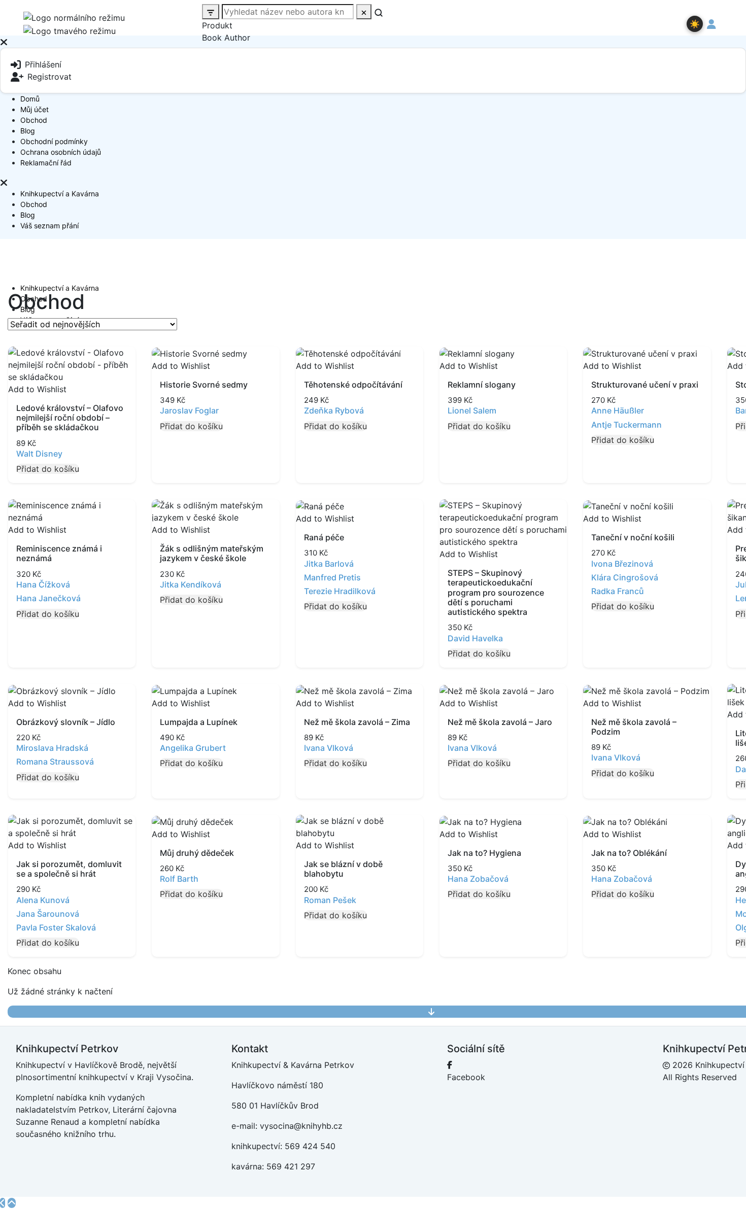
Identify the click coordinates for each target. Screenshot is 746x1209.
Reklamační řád (46, 162)
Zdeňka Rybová (334, 410)
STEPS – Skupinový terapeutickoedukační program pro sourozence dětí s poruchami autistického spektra (496, 592)
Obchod (33, 120)
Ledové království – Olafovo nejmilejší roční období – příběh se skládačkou (69, 417)
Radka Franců (617, 591)
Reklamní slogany (482, 384)
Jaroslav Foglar (189, 410)
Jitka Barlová (329, 564)
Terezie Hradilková (340, 591)
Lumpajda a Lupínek (199, 722)
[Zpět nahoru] (12, 1203)
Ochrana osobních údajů (60, 152)
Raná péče (324, 537)
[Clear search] (363, 11)
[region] (373, 112)
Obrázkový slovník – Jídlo (65, 722)
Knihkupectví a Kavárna (59, 193)
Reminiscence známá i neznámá (59, 553)
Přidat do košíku (47, 469)
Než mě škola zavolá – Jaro (500, 722)
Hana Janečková (48, 598)
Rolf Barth (179, 879)
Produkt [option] (217, 25)
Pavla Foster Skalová (56, 927)
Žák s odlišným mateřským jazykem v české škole (211, 553)
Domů (30, 98)
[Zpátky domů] (2, 1203)
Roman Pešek (330, 900)
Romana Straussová (55, 761)
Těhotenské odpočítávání (353, 384)
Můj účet (34, 109)
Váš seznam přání (49, 225)
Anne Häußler (617, 410)
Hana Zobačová (478, 879)
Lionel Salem (472, 410)
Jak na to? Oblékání (629, 853)
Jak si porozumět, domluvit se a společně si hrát (69, 869)
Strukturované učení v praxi (644, 384)
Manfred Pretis (332, 577)
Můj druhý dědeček (197, 853)
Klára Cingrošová (624, 577)
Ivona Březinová (622, 564)
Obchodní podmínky (54, 141)
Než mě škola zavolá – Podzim (633, 727)
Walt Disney (39, 453)
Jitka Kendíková (190, 584)
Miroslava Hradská (52, 748)
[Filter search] (210, 11)
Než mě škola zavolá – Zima (357, 722)
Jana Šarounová (47, 914)
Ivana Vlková (328, 748)
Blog (27, 130)
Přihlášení (43, 64)
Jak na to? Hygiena (484, 853)
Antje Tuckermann (626, 425)
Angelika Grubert (193, 748)
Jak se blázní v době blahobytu (343, 869)
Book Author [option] (226, 37)
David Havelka (475, 638)
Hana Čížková (43, 584)
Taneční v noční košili (632, 537)
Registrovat (49, 77)
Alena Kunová (43, 900)
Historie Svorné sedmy (204, 384)
